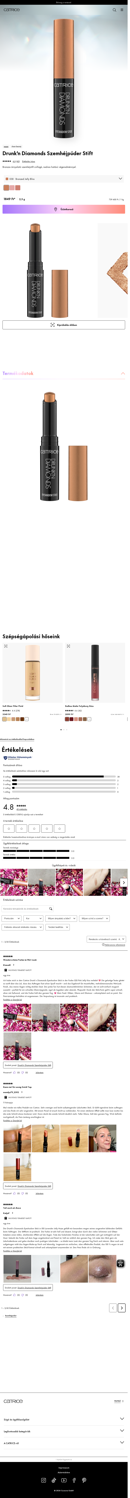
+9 (89, 719)
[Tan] (18, 719)
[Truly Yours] (85, 719)
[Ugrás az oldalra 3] (66, 729)
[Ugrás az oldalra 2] (63, 729)
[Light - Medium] (4, 719)
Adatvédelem (64, 1472)
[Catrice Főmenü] (12, 10)
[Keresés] (114, 10)
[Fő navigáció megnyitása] (122, 10)
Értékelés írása (28, 161)
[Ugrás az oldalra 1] (61, 729)
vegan (6, 146)
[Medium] (13, 719)
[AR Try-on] (6, 646)
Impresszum (63, 1467)
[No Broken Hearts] (67, 719)
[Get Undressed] (76, 719)
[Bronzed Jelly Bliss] (6, 187)
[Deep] (22, 719)
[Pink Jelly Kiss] (17, 187)
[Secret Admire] (71, 719)
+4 (26, 719)
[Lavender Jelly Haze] (12, 187)
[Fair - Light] (9, 719)
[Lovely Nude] (80, 719)
